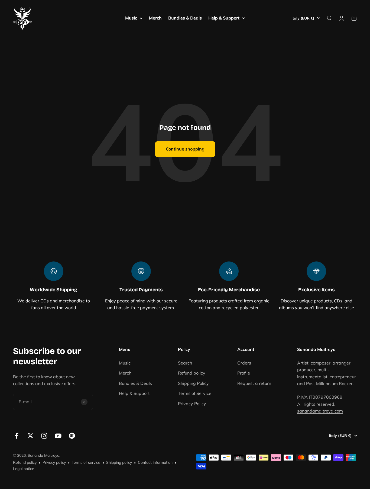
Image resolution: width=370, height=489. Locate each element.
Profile (243, 373)
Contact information (155, 462)
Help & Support (223, 18)
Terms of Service (194, 393)
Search (185, 363)
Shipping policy (119, 462)
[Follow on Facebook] (16, 435)
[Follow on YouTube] (58, 435)
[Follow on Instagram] (44, 435)
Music (131, 18)
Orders (244, 363)
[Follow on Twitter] (30, 435)
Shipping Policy (193, 383)
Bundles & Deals (185, 18)
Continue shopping (185, 149)
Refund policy (191, 373)
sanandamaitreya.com (320, 411)
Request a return (254, 383)
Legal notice (23, 468)
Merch (155, 18)
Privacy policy (54, 462)
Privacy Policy (192, 403)
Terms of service (86, 462)
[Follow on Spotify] (72, 435)
